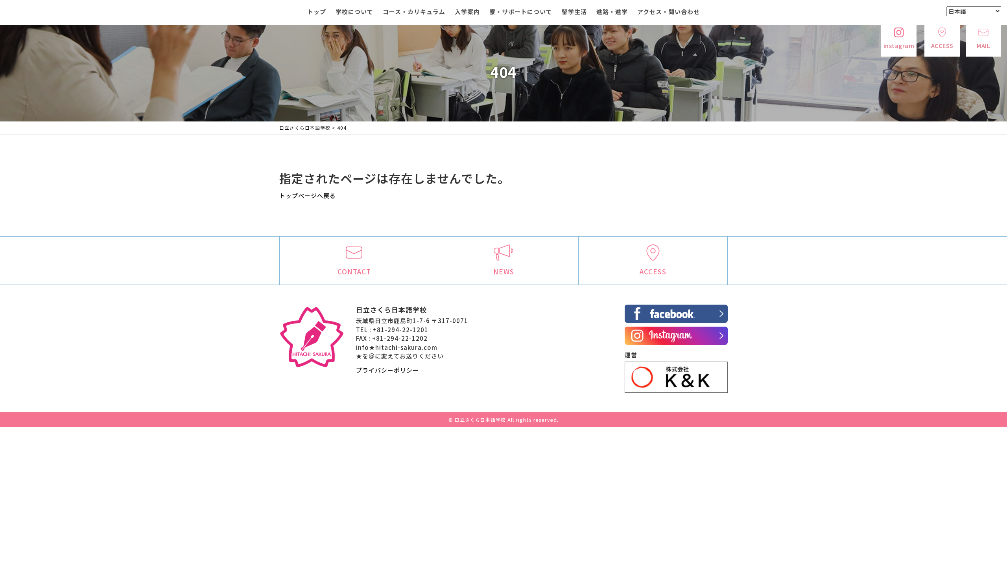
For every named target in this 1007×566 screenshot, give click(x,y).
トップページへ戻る (307, 195)
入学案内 (467, 11)
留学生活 (574, 11)
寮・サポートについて (520, 11)
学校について (354, 11)
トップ (316, 11)
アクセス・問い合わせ (668, 11)
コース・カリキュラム (414, 11)
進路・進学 (612, 11)
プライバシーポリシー (387, 370)
